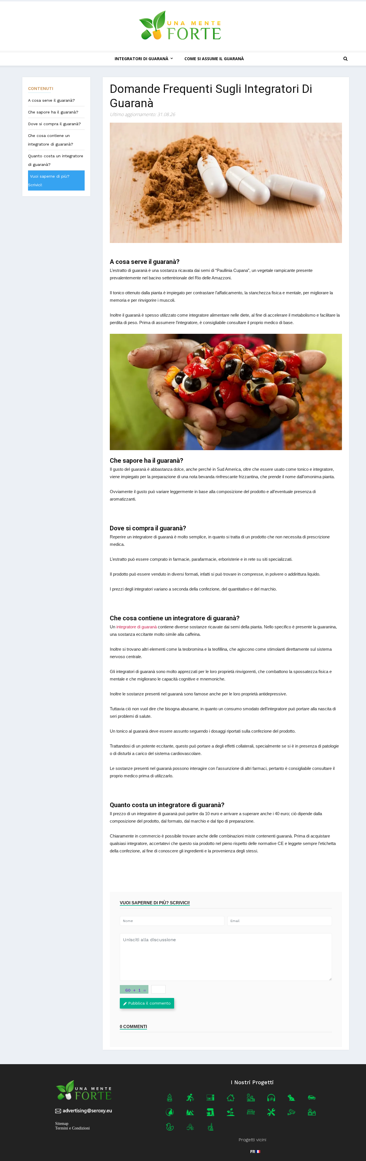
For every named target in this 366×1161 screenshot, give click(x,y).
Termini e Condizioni (72, 1128)
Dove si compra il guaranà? (54, 123)
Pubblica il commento (149, 1003)
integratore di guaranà (136, 626)
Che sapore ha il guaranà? (53, 112)
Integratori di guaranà (141, 58)
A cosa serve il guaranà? (51, 100)
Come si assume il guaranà (214, 58)
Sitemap (61, 1123)
